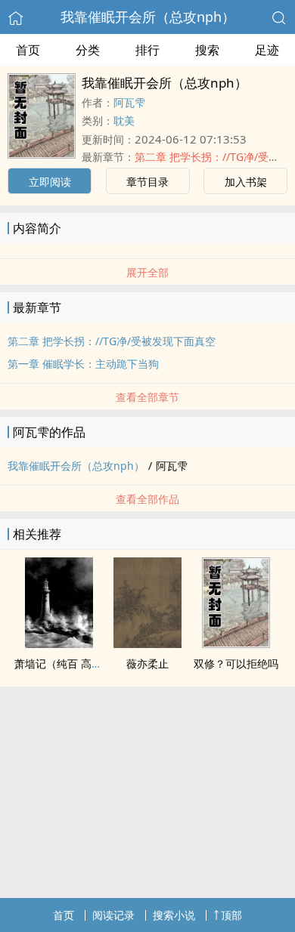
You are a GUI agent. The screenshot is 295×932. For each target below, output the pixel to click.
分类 (88, 50)
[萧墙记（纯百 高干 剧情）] (59, 643)
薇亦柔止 (147, 663)
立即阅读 (50, 181)
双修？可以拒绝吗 (236, 663)
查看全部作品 (147, 499)
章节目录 (147, 181)
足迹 (267, 50)
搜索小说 (174, 915)
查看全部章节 (147, 397)
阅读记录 (113, 915)
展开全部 (147, 272)
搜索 (207, 50)
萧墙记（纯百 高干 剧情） (75, 663)
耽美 (124, 120)
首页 (28, 50)
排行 (147, 50)
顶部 (231, 915)
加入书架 (246, 181)
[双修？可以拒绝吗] (236, 643)
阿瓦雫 (129, 102)
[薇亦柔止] (147, 643)
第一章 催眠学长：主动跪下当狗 (83, 363)
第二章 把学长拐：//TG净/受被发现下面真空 (112, 341)
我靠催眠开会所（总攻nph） (148, 17)
